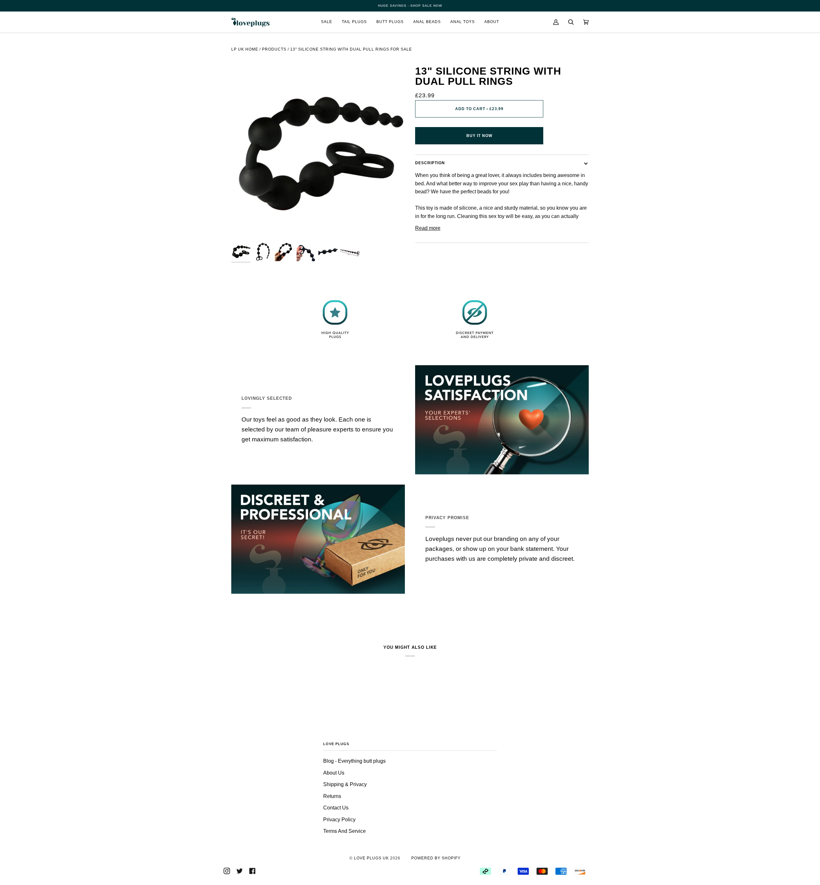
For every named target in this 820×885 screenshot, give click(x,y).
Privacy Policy (339, 819)
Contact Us (335, 807)
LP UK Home (244, 49)
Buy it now (479, 135)
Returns (332, 796)
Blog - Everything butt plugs (354, 761)
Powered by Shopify (436, 858)
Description (430, 163)
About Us (333, 773)
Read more (427, 228)
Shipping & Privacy (345, 784)
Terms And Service (344, 831)
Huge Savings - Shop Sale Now (410, 5)
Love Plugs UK (371, 858)
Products (274, 49)
